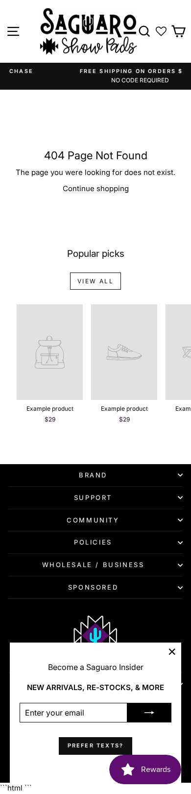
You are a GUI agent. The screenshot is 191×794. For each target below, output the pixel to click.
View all (95, 281)
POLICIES (93, 542)
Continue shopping (96, 188)
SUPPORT (93, 497)
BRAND (93, 475)
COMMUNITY (93, 520)
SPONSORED (93, 587)
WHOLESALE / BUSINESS (93, 565)
